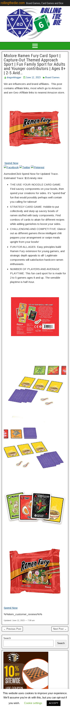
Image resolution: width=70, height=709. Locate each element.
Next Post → (60, 629)
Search (7, 638)
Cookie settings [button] (33, 703)
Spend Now (11, 163)
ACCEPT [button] (53, 703)
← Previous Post (12, 629)
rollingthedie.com (13, 3)
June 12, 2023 (33, 77)
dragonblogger (14, 77)
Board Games (52, 77)
